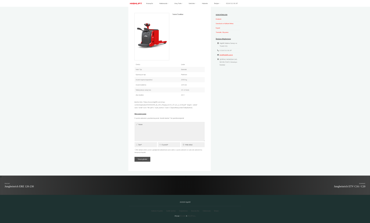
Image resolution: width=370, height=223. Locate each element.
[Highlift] (136, 3)
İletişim (216, 211)
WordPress (191, 216)
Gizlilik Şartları (171, 211)
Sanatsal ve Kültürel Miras (224, 23)
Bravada (182, 216)
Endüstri (218, 19)
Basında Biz (195, 211)
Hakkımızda (207, 211)
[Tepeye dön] (362, 215)
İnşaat (218, 28)
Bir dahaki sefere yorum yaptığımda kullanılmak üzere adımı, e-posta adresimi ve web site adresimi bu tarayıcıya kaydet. (168, 151)
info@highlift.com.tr (226, 55)
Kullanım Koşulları (157, 211)
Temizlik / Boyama (222, 32)
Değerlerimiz (183, 211)
